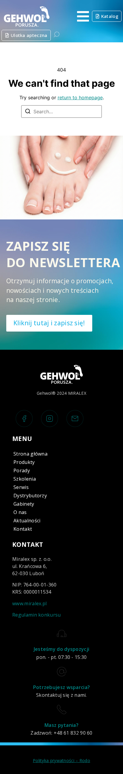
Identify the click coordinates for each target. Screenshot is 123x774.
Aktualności (26, 520)
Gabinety (23, 504)
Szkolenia (24, 479)
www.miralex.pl (29, 603)
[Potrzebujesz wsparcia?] (62, 672)
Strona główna (30, 454)
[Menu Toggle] (83, 16)
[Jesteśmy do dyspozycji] (62, 633)
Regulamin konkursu (36, 615)
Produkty (24, 462)
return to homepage (80, 97)
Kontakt (22, 529)
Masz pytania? (61, 725)
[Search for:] (61, 111)
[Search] (28, 112)
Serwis (21, 487)
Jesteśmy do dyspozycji (62, 649)
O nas (20, 512)
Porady (21, 470)
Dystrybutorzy (30, 495)
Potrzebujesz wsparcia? (61, 687)
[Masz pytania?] (62, 709)
